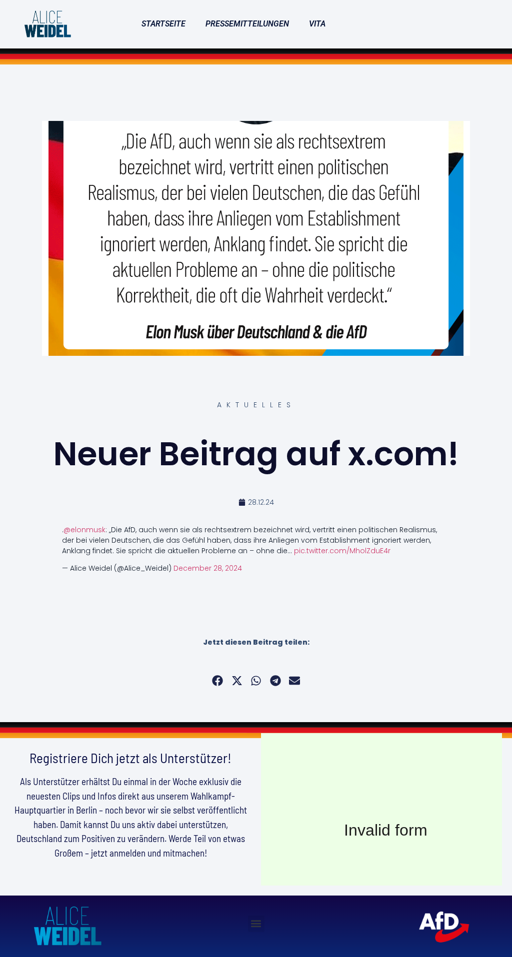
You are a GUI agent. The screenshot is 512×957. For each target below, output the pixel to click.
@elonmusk (85, 530)
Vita (317, 23)
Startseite (164, 23)
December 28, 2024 (208, 568)
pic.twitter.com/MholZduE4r (342, 551)
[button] (218, 680)
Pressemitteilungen (247, 23)
